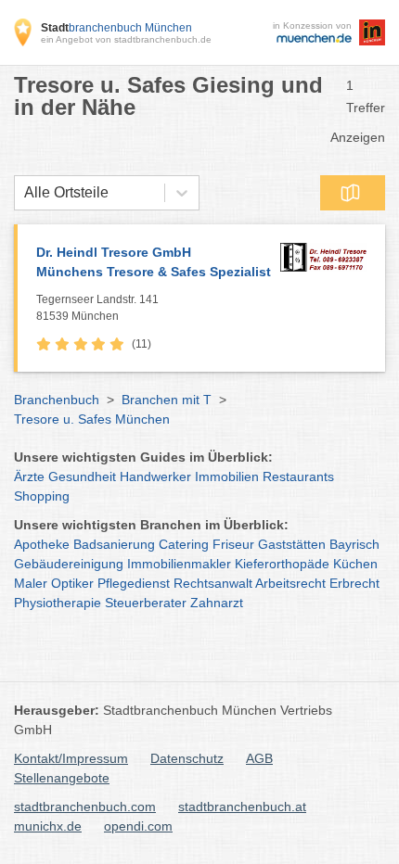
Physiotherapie (57, 602)
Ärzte (29, 476)
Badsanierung (114, 544)
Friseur (233, 544)
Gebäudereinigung (68, 563)
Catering (184, 544)
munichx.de (48, 826)
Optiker (72, 583)
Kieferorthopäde (282, 563)
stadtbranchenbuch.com (85, 806)
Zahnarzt (216, 602)
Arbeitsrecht (290, 583)
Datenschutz (187, 758)
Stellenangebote (61, 777)
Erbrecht (354, 583)
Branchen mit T (167, 399)
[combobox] (24, 193)
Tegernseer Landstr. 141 (97, 308)
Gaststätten (292, 544)
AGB (259, 758)
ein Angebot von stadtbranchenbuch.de (126, 39)
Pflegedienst (133, 583)
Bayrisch (354, 544)
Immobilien (227, 476)
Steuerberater (146, 602)
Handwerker (155, 476)
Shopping (42, 496)
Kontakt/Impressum (71, 758)
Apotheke (42, 544)
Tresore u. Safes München (92, 419)
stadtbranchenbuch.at (242, 806)
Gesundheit (82, 476)
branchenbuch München (116, 27)
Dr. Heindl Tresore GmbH (153, 262)
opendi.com (138, 826)
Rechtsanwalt (213, 583)
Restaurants (298, 476)
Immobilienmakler (179, 563)
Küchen (355, 563)
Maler (30, 583)
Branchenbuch (56, 399)
